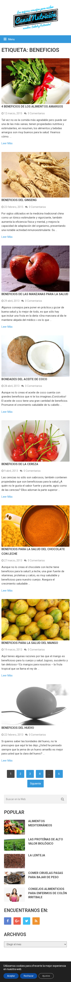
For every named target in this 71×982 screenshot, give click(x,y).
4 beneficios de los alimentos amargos (32, 106)
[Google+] (17, 921)
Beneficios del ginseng (19, 200)
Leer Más (7, 143)
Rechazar (28, 976)
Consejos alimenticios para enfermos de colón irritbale (47, 893)
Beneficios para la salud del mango (29, 643)
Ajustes (46, 976)
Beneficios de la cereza (19, 464)
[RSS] (36, 921)
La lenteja (36, 855)
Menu (11, 39)
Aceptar (11, 976)
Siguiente (35, 783)
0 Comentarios (36, 113)
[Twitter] (26, 921)
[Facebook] (7, 921)
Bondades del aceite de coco (24, 379)
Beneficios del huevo (17, 728)
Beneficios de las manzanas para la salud (34, 294)
